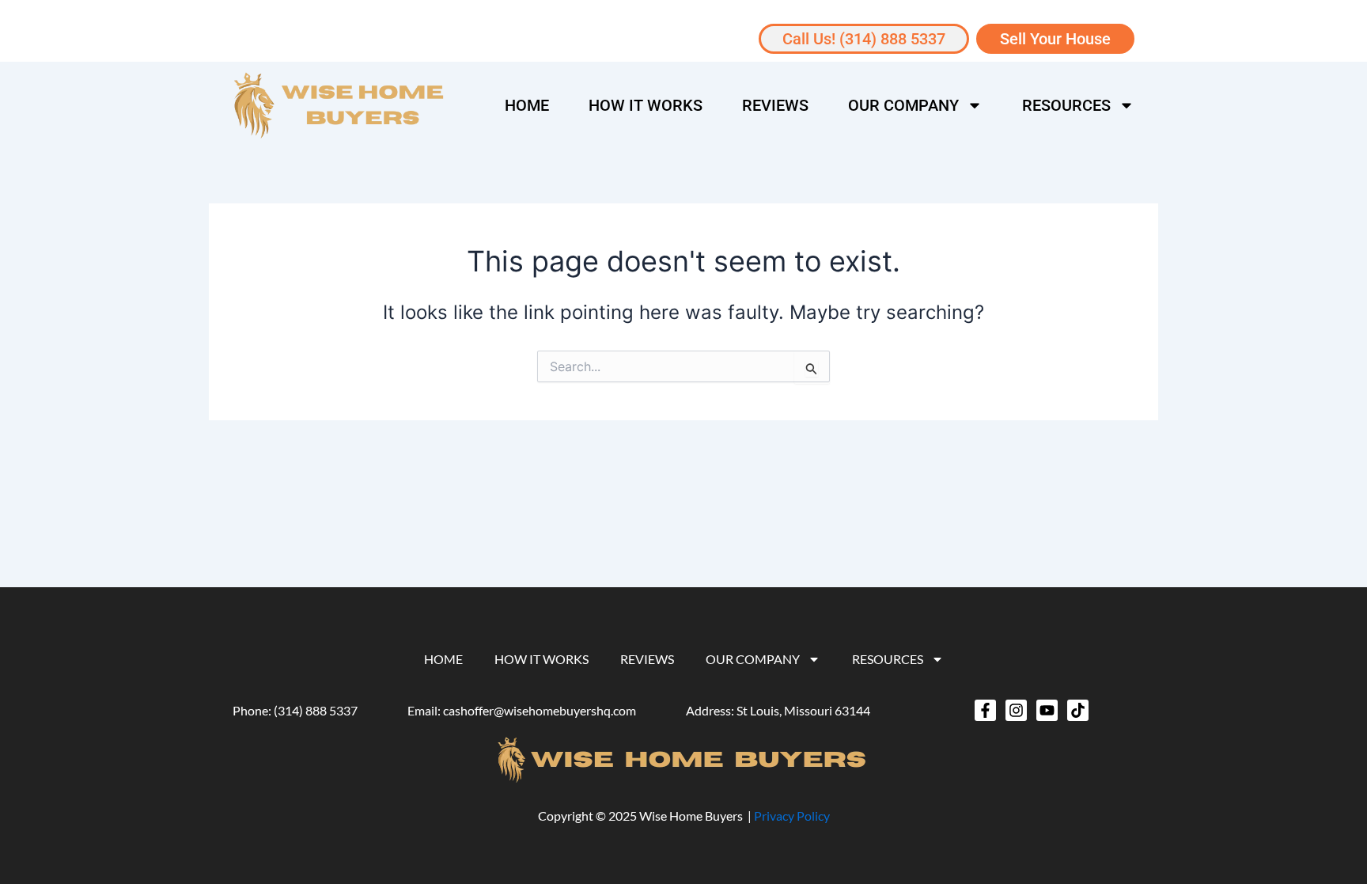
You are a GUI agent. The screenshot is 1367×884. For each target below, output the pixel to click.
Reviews (775, 105)
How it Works (645, 105)
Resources (1066, 105)
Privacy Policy (792, 815)
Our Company (903, 105)
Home (527, 105)
